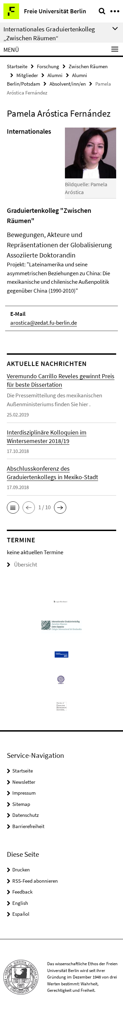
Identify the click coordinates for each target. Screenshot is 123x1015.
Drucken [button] (21, 869)
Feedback (22, 891)
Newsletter (23, 782)
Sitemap (21, 804)
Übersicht (25, 564)
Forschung (48, 66)
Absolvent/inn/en (68, 83)
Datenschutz (25, 815)
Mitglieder (27, 75)
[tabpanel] (61, 228)
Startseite (17, 66)
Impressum (24, 793)
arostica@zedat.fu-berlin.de (43, 322)
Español (20, 914)
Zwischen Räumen (88, 66)
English (20, 903)
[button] (13, 507)
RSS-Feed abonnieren (35, 881)
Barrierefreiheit (28, 826)
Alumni (55, 75)
